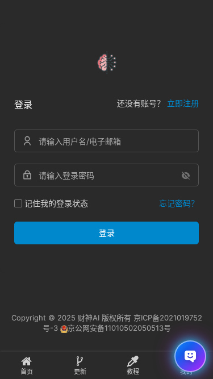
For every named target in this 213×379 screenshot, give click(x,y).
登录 (107, 233)
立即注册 (183, 103)
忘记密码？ (179, 203)
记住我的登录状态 (56, 203)
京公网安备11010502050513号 (119, 327)
